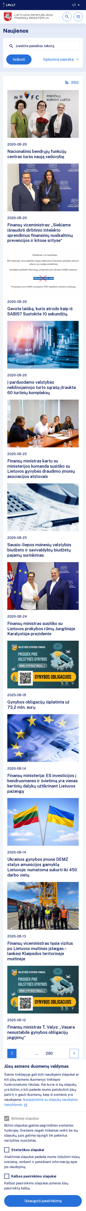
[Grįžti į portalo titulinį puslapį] (9, 5)
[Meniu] (78, 16)
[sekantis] (74, 1053)
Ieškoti (19, 59)
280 (49, 1053)
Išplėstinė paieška (58, 59)
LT (74, 5)
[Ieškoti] (67, 16)
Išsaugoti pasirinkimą (43, 1201)
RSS (75, 82)
